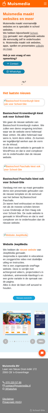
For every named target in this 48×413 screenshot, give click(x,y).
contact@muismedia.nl (18, 385)
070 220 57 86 (13, 382)
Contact (13, 63)
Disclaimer (8, 399)
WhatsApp (15, 71)
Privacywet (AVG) (12, 402)
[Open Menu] (45, 3)
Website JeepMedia (15, 244)
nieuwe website (28, 249)
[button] (10, 341)
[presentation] (5, 341)
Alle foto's (41, 341)
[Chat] (42, 353)
